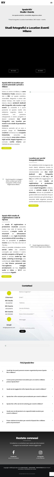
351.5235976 (9, 308)
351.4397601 (9, 303)
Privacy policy (46, 467)
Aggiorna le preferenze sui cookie (27, 469)
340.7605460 (9, 314)
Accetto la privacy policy (27, 328)
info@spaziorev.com (9, 327)
